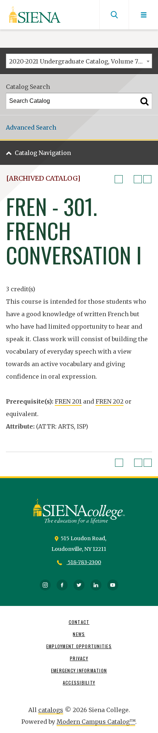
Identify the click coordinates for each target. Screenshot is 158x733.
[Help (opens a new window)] (147, 179)
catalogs (50, 710)
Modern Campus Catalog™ (96, 721)
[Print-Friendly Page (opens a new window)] (138, 179)
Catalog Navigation (43, 152)
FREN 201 (68, 401)
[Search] (144, 101)
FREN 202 (109, 401)
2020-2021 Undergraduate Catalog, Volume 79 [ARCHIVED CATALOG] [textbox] (80, 61)
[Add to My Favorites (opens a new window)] (119, 179)
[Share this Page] (128, 179)
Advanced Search (31, 127)
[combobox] (79, 61)
